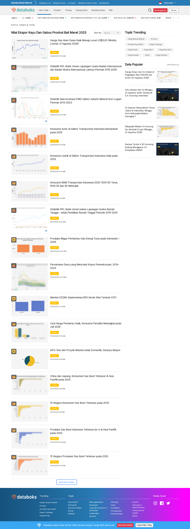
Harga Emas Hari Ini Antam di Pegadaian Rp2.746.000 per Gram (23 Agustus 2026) (139, 75)
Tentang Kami (81, 10)
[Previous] (173, 18)
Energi (54, 52)
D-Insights (72, 3)
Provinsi (154, 39)
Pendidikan (115, 508)
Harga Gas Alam (165, 50)
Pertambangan (117, 514)
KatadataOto (104, 3)
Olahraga (114, 502)
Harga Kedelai (133, 55)
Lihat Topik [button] (43, 10)
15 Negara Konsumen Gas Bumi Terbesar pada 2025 (79, 402)
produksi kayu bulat (135, 44)
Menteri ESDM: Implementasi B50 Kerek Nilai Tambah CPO (83, 297)
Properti (135, 502)
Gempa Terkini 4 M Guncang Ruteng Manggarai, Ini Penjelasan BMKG (139, 147)
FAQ (110, 10)
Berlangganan (160, 10)
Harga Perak (132, 50)
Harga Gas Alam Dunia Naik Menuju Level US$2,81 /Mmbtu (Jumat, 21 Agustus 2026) (83, 42)
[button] (167, 3)
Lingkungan (94, 513)
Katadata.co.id (45, 3)
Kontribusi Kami (98, 10)
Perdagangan (116, 511)
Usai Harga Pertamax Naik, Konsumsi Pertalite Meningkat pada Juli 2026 (85, 325)
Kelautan (71, 514)
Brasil (147, 55)
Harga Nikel (148, 50)
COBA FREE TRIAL (144, 525)
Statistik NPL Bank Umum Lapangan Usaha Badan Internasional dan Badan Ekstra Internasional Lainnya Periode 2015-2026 (85, 68)
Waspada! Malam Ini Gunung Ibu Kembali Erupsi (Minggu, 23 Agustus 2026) (139, 129)
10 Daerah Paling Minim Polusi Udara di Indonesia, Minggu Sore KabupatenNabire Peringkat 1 (140, 112)
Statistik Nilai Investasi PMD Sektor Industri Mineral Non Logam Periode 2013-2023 (85, 101)
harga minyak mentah (136, 39)
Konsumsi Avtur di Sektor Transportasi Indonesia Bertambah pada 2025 (84, 130)
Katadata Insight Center (87, 3)
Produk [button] (57, 10)
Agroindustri (73, 502)
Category (22, 25)
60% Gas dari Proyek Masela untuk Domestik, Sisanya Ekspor (85, 350)
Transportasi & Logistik (138, 511)
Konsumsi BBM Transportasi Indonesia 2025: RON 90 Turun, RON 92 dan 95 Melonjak (84, 184)
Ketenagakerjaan (96, 502)
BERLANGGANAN (125, 525)
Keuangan (93, 505)
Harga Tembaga (156, 44)
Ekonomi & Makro (75, 508)
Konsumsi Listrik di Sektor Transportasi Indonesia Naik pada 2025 (84, 157)
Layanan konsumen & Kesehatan (98, 509)
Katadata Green (59, 3)
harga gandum (161, 55)
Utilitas (134, 516)
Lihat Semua (172, 65)
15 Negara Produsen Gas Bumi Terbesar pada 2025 (79, 456)
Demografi (72, 505)
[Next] (178, 18)
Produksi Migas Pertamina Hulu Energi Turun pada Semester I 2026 (84, 240)
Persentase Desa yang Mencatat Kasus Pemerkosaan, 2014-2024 (84, 266)
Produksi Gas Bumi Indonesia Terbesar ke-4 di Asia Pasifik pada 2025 (83, 431)
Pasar (113, 505)
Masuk (174, 10)
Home (13, 25)
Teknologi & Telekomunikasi (138, 506)
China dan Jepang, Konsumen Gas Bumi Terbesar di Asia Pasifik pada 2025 (82, 378)
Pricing (68, 10)
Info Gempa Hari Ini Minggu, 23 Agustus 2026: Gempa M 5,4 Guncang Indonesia (139, 92)
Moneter (92, 516)
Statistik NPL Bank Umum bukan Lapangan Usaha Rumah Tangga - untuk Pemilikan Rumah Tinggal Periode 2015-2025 (84, 211)
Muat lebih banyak (66, 482)
